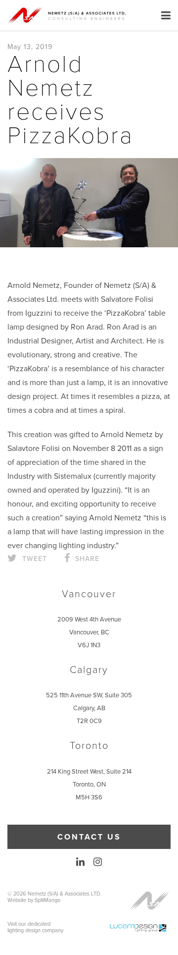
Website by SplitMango (33, 900)
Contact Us (89, 837)
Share (86, 559)
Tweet (33, 559)
